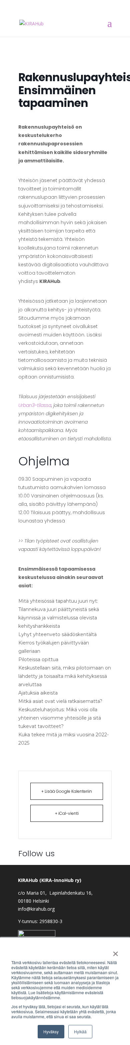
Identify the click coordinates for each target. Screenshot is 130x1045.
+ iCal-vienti (67, 813)
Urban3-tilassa (34, 405)
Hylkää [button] (80, 1031)
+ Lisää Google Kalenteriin (66, 791)
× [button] (115, 951)
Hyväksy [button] (51, 1031)
